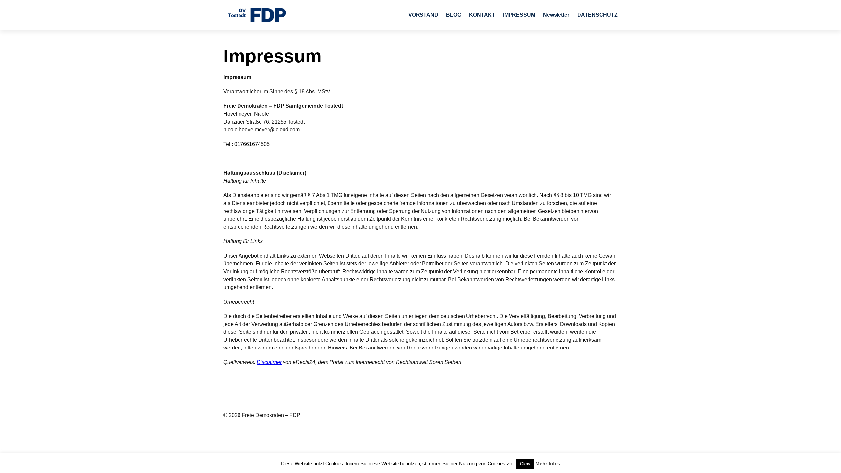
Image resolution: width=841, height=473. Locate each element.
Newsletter (556, 15)
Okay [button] (525, 464)
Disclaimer (269, 362)
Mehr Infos (547, 463)
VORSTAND (423, 15)
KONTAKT (482, 15)
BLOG (453, 15)
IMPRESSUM (519, 15)
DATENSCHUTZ (597, 15)
